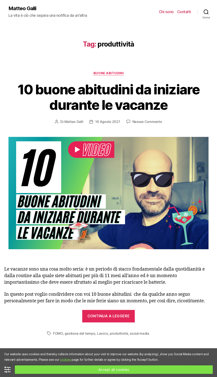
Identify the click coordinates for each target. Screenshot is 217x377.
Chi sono (166, 12)
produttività (119, 333)
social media (139, 333)
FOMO (58, 333)
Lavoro (102, 333)
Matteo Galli (22, 8)
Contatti (184, 12)
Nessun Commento (147, 122)
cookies (65, 359)
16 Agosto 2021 (107, 122)
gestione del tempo (80, 333)
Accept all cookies (114, 369)
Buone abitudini (108, 73)
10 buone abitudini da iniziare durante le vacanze (108, 97)
